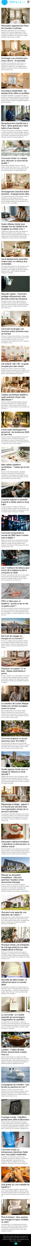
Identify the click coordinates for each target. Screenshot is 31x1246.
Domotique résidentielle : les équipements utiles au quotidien (15, 92)
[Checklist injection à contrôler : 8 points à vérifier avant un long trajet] (15, 489)
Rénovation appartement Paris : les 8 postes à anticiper (15, 26)
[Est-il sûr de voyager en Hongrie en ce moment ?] (15, 626)
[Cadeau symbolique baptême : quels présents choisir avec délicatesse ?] (15, 384)
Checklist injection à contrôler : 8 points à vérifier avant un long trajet (15, 502)
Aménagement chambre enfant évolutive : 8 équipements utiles (15, 192)
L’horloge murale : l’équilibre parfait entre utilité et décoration (15, 1118)
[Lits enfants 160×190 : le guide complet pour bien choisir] (15, 353)
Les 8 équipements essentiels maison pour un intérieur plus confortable (14, 261)
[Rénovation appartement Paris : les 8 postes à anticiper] (15, 15)
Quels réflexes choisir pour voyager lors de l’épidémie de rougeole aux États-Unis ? (14, 226)
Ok (16, 1243)
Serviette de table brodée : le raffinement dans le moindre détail (14, 982)
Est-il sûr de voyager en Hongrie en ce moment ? (12, 637)
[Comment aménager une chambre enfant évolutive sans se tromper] (15, 318)
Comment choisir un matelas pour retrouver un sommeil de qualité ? (14, 160)
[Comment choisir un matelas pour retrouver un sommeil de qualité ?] (15, 148)
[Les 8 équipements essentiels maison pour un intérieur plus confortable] (15, 249)
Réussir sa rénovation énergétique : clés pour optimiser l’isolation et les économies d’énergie (12, 878)
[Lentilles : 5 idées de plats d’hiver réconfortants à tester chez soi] (15, 1039)
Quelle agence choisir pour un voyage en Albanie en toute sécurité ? (14, 771)
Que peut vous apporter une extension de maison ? (13, 913)
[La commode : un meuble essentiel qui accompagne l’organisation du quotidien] (15, 1004)
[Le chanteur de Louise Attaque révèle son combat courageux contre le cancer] (15, 693)
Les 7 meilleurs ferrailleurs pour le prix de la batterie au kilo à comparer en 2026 (15, 570)
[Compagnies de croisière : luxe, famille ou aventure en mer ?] (15, 1074)
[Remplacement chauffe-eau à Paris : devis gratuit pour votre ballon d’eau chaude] (15, 113)
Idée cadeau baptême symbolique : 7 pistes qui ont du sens (15, 467)
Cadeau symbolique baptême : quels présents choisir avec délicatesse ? (15, 397)
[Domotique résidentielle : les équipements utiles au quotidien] (15, 80)
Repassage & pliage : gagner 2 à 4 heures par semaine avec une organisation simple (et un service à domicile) (15, 808)
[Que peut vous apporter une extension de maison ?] (15, 902)
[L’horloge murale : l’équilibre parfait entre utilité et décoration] (15, 1107)
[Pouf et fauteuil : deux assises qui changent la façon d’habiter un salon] (15, 1207)
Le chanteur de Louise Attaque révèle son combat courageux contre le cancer (15, 706)
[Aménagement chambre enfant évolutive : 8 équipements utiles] (15, 181)
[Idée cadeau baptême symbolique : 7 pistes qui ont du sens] (15, 454)
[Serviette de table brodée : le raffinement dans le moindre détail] (15, 969)
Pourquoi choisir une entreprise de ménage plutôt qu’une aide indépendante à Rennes (15, 947)
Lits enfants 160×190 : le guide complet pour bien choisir (15, 365)
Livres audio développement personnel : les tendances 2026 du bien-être (15, 432)
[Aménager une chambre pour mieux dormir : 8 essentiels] (15, 48)
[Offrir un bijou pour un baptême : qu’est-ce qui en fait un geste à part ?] (15, 591)
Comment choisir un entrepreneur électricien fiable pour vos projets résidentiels (14, 1152)
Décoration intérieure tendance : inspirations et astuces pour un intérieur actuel (15, 844)
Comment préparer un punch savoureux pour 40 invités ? (14, 739)
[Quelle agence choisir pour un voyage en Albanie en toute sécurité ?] (15, 759)
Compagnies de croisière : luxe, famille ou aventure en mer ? (15, 1085)
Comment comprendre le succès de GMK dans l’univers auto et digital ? (14, 535)
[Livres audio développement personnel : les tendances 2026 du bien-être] (15, 419)
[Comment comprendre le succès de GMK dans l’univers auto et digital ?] (15, 522)
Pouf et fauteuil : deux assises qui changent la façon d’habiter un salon (15, 1219)
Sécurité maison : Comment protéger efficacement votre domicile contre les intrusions (14, 296)
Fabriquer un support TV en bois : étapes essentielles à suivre (13, 671)
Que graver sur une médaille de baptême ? (15, 1185)
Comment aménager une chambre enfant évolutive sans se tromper (15, 331)
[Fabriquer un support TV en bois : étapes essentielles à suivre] (15, 658)
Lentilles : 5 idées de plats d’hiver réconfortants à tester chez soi (14, 1052)
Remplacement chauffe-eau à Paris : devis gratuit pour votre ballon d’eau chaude (14, 125)
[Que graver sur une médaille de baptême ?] (15, 1174)
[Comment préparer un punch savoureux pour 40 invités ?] (15, 728)
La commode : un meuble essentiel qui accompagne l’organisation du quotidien (13, 1017)
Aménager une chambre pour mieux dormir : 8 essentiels (14, 59)
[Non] (29, 1240)
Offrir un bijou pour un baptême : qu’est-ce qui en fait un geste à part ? (14, 603)
